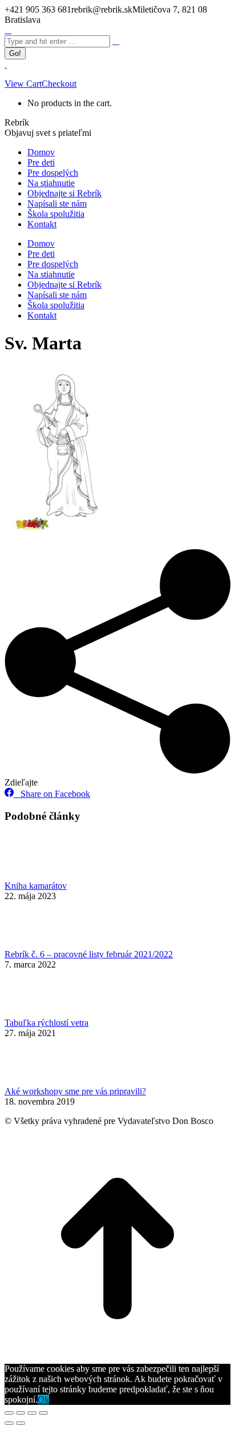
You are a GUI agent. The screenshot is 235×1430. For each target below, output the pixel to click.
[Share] (20, 1413)
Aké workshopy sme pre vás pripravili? (75, 1091)
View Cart (23, 83)
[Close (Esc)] (9, 1413)
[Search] (115, 41)
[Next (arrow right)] (20, 1423)
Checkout (59, 83)
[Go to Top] (117, 1358)
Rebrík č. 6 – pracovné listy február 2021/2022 (89, 954)
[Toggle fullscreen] (32, 1413)
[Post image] (36, 875)
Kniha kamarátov (36, 886)
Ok (43, 1399)
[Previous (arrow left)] (9, 1423)
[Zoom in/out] (43, 1413)
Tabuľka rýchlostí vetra (46, 1023)
